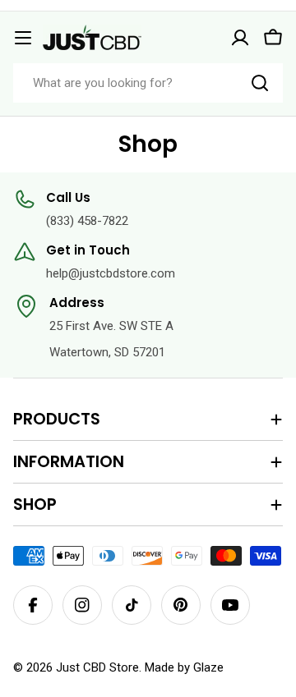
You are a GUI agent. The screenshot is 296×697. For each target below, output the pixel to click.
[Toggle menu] (23, 38)
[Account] (240, 38)
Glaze (208, 667)
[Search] (260, 83)
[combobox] (148, 83)
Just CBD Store (97, 667)
